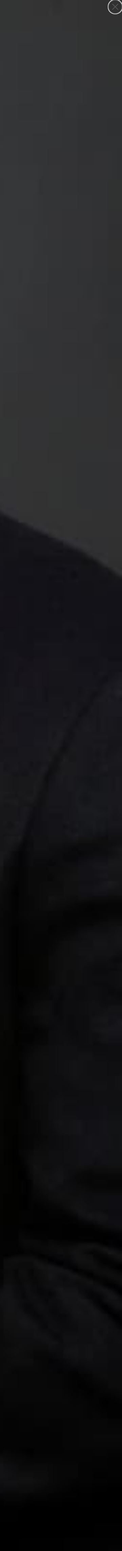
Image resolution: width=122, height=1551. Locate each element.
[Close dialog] (115, 7)
